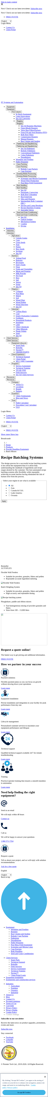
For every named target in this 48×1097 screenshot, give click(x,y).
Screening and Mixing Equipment (34, 178)
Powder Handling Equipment (17, 449)
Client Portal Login (18, 975)
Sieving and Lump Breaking (32, 205)
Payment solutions (13, 1001)
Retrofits (19, 348)
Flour (18, 267)
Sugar (18, 284)
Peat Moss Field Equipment (31, 183)
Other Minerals (21, 329)
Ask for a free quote (8, 866)
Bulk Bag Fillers (27, 135)
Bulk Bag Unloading (29, 195)
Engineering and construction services (20, 980)
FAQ (18, 407)
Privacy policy (12, 1087)
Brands (18, 389)
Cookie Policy (11, 1012)
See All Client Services (25, 375)
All (12, 486)
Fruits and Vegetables (24, 269)
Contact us (5, 819)
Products (9, 447)
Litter (18, 325)
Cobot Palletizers (27, 155)
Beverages (20, 262)
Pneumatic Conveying (29, 192)
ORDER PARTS (22, 352)
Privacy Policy (11, 1008)
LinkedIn (9, 1040)
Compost (19, 291)
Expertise (15, 393)
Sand (18, 333)
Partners (19, 391)
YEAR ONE (21, 370)
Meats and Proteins (23, 271)
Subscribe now (7, 1029)
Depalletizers (26, 157)
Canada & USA (17, 490)
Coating (24, 224)
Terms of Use (11, 1003)
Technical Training (23, 368)
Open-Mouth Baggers (29, 128)
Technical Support (23, 357)
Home (8, 445)
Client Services (12, 338)
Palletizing (15, 938)
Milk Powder (21, 273)
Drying (23, 226)
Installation (10, 228)
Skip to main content (9, 2)
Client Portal (11, 30)
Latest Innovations (23, 116)
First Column (16, 112)
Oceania (14, 495)
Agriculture (15, 236)
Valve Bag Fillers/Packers (31, 130)
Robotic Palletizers (28, 151)
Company (15, 382)
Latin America (16, 493)
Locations (19, 387)
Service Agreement (23, 366)
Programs (15, 364)
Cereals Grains (21, 238)
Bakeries (19, 260)
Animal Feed (21, 258)
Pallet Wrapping (22, 162)
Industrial (15, 309)
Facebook (10, 1037)
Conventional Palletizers (30, 153)
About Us (19, 385)
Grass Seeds (20, 242)
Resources (11, 377)
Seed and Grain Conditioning (27, 212)
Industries (10, 231)
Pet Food (19, 276)
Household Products (24, 320)
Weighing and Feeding (24, 159)
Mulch (18, 296)
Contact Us (10, 27)
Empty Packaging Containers (27, 316)
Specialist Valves (27, 210)
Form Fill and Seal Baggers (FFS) (34, 132)
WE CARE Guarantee (24, 361)
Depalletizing (16, 940)
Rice (17, 278)
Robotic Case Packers (29, 169)
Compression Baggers (29, 137)
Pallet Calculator (22, 403)
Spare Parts (20, 345)
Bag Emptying (26, 197)
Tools (14, 400)
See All (23, 190)
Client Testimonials (23, 396)
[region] (24, 1085)
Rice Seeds (20, 249)
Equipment (11, 107)
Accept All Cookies (24, 1092)
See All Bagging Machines (31, 126)
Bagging (20, 121)
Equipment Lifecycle (19, 343)
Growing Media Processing (26, 174)
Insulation (19, 322)
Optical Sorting (26, 219)
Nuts (17, 245)
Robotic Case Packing (19, 936)
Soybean (19, 251)
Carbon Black (21, 311)
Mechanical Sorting (28, 222)
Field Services (21, 372)
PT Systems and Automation (12, 102)
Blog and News (22, 398)
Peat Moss (20, 294)
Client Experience (18, 354)
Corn (18, 240)
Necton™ (19, 350)
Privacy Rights (11, 1010)
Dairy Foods (20, 265)
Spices (18, 282)
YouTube (9, 1042)
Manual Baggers (27, 139)
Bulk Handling (22, 185)
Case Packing (22, 164)
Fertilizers (19, 318)
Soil (17, 298)
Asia (12, 488)
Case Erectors (26, 171)
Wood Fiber (20, 300)
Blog (8, 997)
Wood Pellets (21, 302)
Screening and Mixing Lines (22, 947)
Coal (17, 314)
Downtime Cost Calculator (26, 405)
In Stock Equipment (23, 114)
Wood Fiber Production (30, 181)
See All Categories (23, 119)
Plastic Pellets (21, 331)
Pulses (18, 247)
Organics (15, 289)
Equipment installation (14, 977)
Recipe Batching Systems (30, 208)
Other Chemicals (22, 327)
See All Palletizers (28, 148)
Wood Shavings (22, 305)
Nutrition (15, 256)
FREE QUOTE (12, 17)
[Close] (45, 1076)
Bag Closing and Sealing (30, 141)
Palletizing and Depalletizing (27, 144)
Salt (17, 280)
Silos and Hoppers (28, 199)
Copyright (10, 1006)
